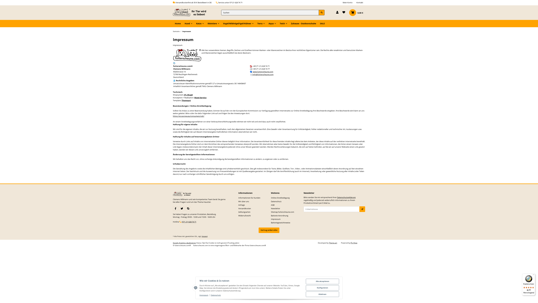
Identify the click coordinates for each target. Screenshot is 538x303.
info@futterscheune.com (263, 74)
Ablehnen (322, 294)
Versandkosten (244, 208)
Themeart (186, 100)
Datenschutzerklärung (346, 197)
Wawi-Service (200, 97)
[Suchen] (321, 12)
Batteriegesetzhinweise (280, 222)
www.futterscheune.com (263, 71)
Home (178, 23)
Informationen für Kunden (249, 198)
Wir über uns (243, 201)
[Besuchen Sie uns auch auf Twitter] (182, 208)
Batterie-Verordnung (279, 215)
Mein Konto (348, 2)
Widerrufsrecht (244, 215)
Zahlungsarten (244, 212)
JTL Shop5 (188, 95)
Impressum (275, 219)
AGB (272, 205)
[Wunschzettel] (343, 12)
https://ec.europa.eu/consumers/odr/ (188, 116)
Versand (204, 236)
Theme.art (333, 243)
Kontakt (359, 2)
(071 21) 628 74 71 (189, 222)
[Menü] (533, 275)
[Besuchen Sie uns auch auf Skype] (188, 208)
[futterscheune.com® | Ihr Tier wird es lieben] (190, 13)
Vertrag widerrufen (269, 230)
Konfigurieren (322, 288)
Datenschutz (276, 201)
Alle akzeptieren (322, 281)
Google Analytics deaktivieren (184, 243)
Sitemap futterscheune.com (282, 212)
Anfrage (241, 205)
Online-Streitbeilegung (280, 198)
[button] (337, 12)
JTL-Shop (354, 243)
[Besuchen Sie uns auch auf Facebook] (175, 208)
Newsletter (275, 208)
